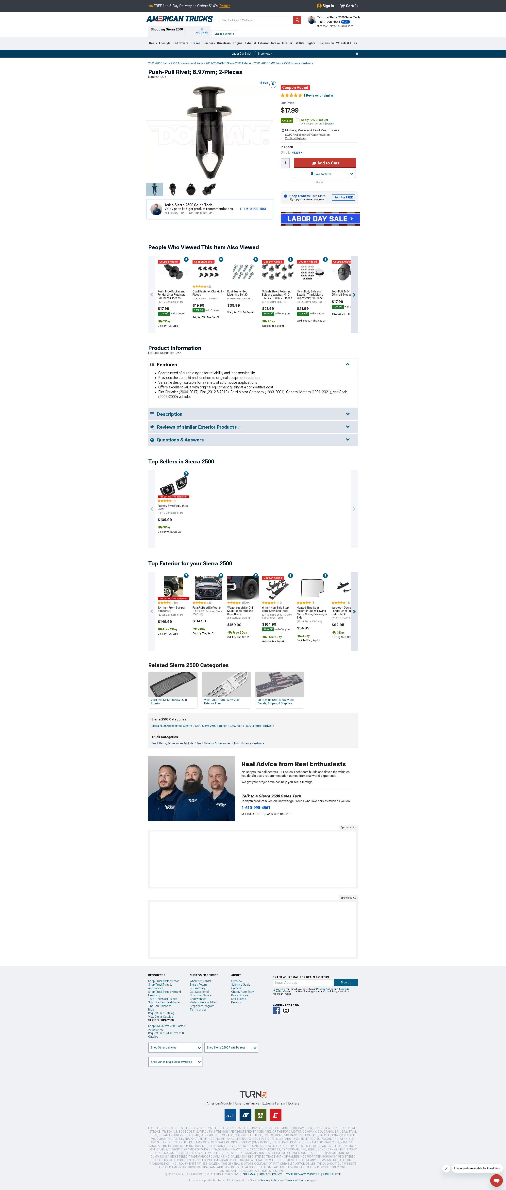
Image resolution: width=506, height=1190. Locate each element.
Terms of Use (198, 1009)
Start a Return (198, 984)
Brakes (195, 43)
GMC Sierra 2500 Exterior (211, 725)
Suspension (325, 43)
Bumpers (209, 43)
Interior (287, 43)
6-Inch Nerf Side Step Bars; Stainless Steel (277, 612)
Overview (236, 981)
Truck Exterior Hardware (249, 743)
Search (297, 20)
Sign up (346, 982)
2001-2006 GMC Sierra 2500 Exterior (229, 63)
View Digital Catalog (160, 1016)
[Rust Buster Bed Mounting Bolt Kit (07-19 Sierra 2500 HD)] (243, 272)
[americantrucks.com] (179, 19)
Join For (343, 197)
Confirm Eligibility (295, 138)
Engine (238, 43)
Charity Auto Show (243, 991)
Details (224, 6)
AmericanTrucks (247, 1103)
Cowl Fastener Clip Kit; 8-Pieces (208, 295)
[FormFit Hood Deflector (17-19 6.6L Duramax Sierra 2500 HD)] (208, 588)
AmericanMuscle (219, 1103)
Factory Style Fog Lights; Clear (173, 509)
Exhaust (250, 43)
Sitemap (249, 1174)
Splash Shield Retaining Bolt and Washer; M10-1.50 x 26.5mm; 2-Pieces (277, 296)
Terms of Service (297, 1180)
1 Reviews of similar (318, 95)
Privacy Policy (324, 989)
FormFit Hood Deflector (207, 611)
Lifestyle (165, 43)
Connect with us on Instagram (286, 1010)
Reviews (236, 1002)
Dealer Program (240, 995)
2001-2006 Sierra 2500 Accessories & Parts (175, 63)
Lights (311, 43)
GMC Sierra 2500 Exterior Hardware (252, 725)
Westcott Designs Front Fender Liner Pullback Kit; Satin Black (347, 613)
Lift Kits (299, 43)
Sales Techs (238, 998)
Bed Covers (180, 43)
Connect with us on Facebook (276, 1010)
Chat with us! (198, 998)
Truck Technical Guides (162, 998)
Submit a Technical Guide (163, 1002)
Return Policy (197, 988)
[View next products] (354, 294)
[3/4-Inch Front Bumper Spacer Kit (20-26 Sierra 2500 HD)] (173, 588)
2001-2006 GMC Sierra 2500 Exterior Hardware (283, 63)
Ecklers (293, 1103)
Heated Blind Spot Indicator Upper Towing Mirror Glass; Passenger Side (312, 614)
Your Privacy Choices (303, 1174)
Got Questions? (199, 991)
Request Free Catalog (161, 1013)
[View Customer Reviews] (291, 95)
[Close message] (357, 53)
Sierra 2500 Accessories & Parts (171, 725)
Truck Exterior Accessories (213, 743)
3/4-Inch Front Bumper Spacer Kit (171, 611)
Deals (153, 43)
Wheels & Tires (346, 43)
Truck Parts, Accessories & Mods (172, 743)
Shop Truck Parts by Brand (164, 991)
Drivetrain (224, 43)
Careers (236, 988)
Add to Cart (327, 163)
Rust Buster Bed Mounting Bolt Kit (239, 295)
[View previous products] (151, 294)
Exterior (263, 43)
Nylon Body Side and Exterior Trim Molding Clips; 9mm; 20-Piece (310, 296)
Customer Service (200, 995)
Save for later (322, 174)
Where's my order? (201, 981)
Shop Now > (264, 53)
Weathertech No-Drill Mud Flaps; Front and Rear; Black (240, 613)
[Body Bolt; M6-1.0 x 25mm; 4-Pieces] (347, 272)
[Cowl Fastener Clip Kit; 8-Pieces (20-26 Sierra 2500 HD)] (208, 272)
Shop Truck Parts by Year (163, 981)
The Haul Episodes (159, 1006)
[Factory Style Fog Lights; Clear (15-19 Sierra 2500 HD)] (173, 486)
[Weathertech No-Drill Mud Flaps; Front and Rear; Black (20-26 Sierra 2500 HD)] (243, 588)
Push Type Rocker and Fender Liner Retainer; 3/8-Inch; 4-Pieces (171, 296)
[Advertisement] (253, 859)
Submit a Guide (240, 984)
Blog (151, 1009)
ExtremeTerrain (273, 1103)
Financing (154, 995)
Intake (275, 43)
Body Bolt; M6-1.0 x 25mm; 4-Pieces (343, 293)
